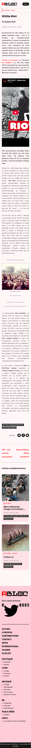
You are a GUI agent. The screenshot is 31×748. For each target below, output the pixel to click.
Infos (13, 10)
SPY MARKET (7, 63)
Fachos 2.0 (9, 557)
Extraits (6, 676)
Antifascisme (19, 425)
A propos (7, 632)
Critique (6, 671)
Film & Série (6, 10)
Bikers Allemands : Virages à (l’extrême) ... (14, 508)
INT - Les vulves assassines (7, 453)
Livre (5, 668)
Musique (6, 681)
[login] (26, 605)
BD (3, 700)
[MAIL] (23, 605)
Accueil (6, 629)
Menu (26, 4)
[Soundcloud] (20, 605)
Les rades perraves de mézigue (15, 721)
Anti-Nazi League (8, 425)
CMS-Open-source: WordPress (9, 744)
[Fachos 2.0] (15, 537)
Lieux (5, 718)
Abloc (20, 27)
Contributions (10, 635)
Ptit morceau (8, 692)
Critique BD (7, 703)
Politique (8, 503)
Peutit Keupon (9, 708)
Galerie (6, 649)
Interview (7, 662)
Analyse (14, 553)
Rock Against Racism (9, 427)
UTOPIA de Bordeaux (10, 60)
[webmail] (28, 605)
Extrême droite (23, 516)
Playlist (6, 653)
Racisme (7, 564)
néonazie (7, 516)
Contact (7, 639)
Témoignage (8, 687)
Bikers (14, 516)
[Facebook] (3, 605)
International (10, 646)
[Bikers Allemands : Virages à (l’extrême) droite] (15, 487)
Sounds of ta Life (10, 694)
